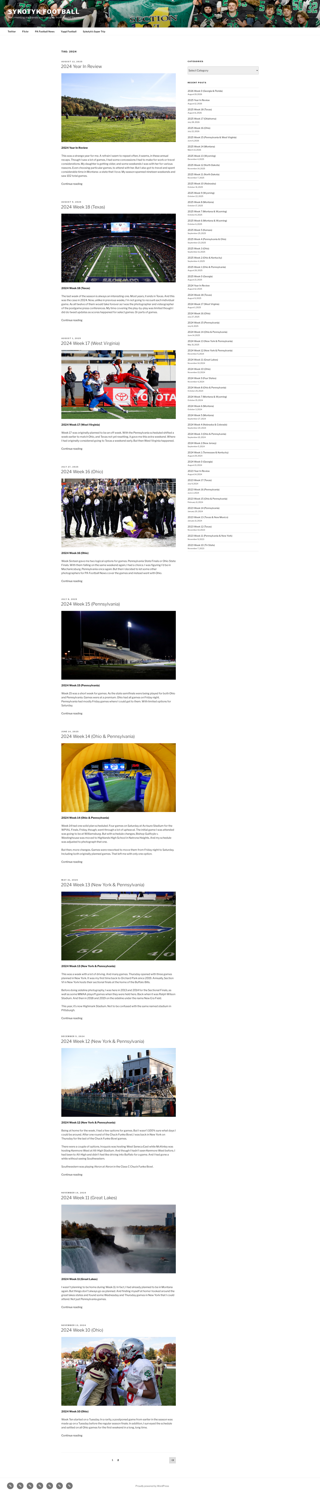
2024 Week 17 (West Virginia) (90, 343)
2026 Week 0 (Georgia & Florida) (205, 90)
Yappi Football (68, 31)
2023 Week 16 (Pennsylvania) (204, 489)
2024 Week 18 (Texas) (83, 206)
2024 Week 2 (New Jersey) (202, 443)
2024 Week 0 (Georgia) (200, 461)
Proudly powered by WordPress (152, 1485)
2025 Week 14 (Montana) (201, 146)
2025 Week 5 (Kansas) (200, 229)
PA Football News (44, 31)
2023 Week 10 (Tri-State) (201, 545)
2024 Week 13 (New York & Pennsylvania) (102, 884)
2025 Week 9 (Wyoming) (201, 192)
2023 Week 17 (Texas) (200, 480)
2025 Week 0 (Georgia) (200, 276)
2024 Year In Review (81, 66)
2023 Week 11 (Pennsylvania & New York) (210, 535)
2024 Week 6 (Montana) (201, 406)
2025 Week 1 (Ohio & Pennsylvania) (207, 267)
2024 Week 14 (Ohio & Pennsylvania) (98, 736)
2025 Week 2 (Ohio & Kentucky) (205, 257)
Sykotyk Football (44, 11)
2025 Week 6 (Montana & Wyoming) (207, 220)
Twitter (12, 31)
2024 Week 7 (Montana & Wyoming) (207, 396)
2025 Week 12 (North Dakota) (204, 165)
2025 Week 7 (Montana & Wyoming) (207, 211)
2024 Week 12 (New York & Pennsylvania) (102, 1041)
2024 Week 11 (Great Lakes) (89, 1197)
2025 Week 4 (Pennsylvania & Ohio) (207, 239)
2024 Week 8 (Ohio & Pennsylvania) (207, 387)
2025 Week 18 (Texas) (200, 109)
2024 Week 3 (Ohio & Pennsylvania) (207, 433)
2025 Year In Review (199, 100)
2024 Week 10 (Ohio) (82, 1330)
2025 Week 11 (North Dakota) (204, 174)
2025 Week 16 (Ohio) (199, 128)
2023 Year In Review (199, 471)
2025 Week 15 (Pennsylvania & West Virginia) (212, 137)
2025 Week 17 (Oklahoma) (202, 118)
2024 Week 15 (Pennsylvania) (90, 604)
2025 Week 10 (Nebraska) (202, 183)
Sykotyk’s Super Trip (94, 31)
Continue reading (71, 183)
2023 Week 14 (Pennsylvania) (204, 508)
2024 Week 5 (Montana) (201, 415)
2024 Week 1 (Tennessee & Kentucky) (208, 452)
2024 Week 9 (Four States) (202, 378)
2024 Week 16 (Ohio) (82, 471)
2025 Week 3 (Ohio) (198, 248)
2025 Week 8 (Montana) (201, 202)
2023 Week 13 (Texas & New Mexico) (208, 517)
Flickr (25, 31)
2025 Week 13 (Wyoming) (202, 155)
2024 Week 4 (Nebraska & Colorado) (207, 424)
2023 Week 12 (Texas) (200, 526)
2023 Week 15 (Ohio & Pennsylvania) (207, 498)
